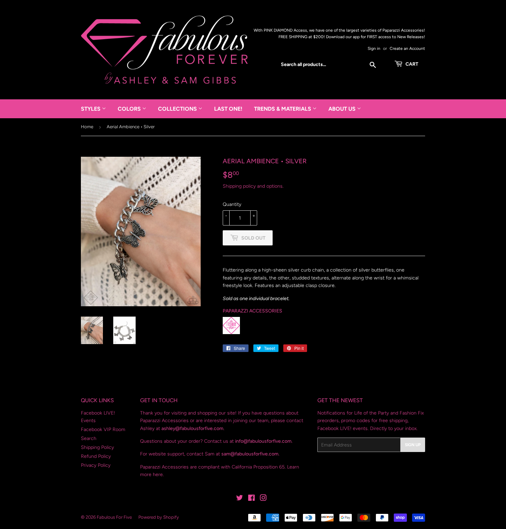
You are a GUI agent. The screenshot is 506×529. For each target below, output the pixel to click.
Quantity (232, 204)
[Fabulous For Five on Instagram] (263, 499)
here (158, 474)
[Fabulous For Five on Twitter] (239, 499)
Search (88, 438)
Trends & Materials (283, 109)
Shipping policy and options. (253, 186)
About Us (342, 109)
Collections (178, 109)
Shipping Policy (97, 447)
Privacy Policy (95, 465)
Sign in (374, 48)
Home (87, 126)
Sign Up (413, 444)
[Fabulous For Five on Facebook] (251, 499)
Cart (411, 64)
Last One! (228, 109)
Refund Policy (96, 456)
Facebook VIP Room (103, 429)
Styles (91, 109)
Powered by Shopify (158, 517)
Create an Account (407, 48)
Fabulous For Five (114, 517)
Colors (130, 109)
